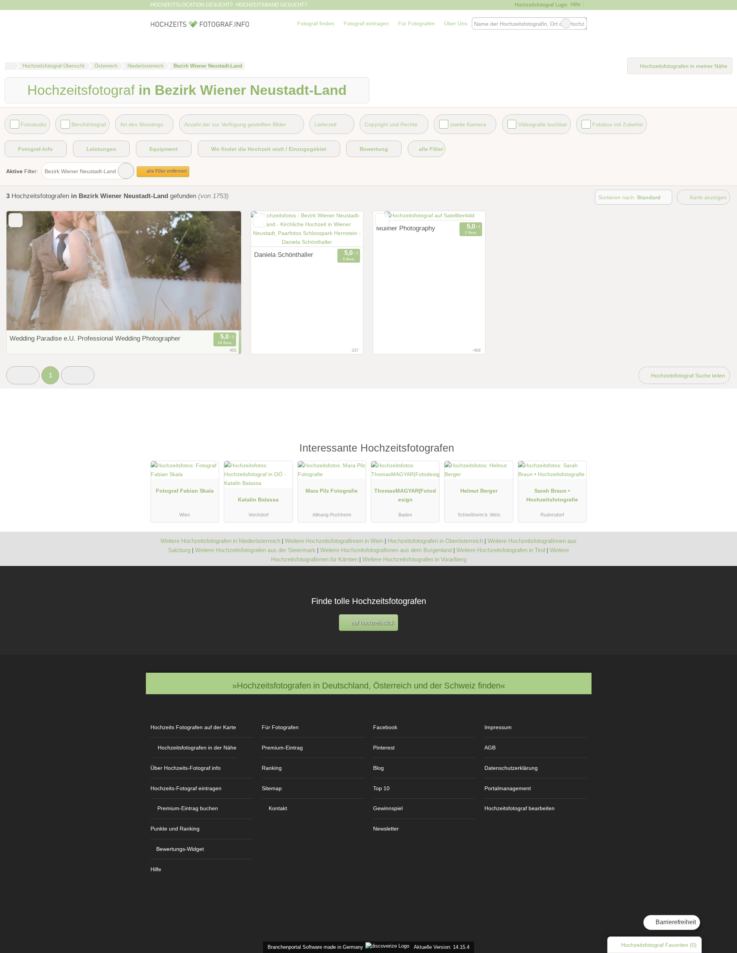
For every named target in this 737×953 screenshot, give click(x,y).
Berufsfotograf (88, 124)
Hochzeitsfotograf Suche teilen (687, 375)
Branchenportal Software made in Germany (314, 947)
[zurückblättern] (26, 271)
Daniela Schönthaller (283, 254)
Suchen (581, 23)
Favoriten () (659, 945)
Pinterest (384, 748)
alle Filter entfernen (166, 171)
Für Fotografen (416, 23)
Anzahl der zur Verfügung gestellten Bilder (235, 124)
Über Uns (455, 23)
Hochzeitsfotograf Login (540, 5)
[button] (23, 375)
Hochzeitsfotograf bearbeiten (519, 808)
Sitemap (272, 788)
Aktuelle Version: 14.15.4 (441, 947)
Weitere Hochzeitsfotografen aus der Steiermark (255, 550)
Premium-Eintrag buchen (187, 808)
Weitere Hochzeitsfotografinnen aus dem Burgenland (386, 550)
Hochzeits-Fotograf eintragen (185, 788)
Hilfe (575, 4)
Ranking (272, 768)
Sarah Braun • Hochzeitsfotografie (552, 495)
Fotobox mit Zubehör (617, 124)
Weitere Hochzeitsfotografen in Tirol (500, 550)
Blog (378, 768)
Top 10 (381, 788)
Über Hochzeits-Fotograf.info (185, 768)
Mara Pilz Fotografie (332, 491)
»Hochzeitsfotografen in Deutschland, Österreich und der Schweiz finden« (368, 685)
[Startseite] (10, 66)
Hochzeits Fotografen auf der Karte (193, 727)
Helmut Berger (478, 491)
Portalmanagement (507, 788)
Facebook (385, 727)
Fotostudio (33, 124)
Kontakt (278, 808)
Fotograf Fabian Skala (185, 491)
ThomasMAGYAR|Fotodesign (405, 495)
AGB (490, 748)
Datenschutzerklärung (511, 768)
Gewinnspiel (388, 808)
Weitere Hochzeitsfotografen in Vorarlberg (414, 559)
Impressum (498, 727)
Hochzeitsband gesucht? (271, 5)
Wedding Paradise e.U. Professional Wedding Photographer (95, 338)
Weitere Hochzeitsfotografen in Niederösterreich (220, 541)
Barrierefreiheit (675, 922)
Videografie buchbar (542, 124)
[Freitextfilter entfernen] (566, 23)
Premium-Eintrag (282, 748)
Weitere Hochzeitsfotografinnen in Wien (334, 541)
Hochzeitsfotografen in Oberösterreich (435, 541)
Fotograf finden (315, 23)
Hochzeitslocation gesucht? (191, 5)
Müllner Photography (405, 228)
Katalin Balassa (258, 499)
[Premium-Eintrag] (575, 452)
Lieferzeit (325, 124)
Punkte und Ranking (175, 829)
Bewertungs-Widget (180, 849)
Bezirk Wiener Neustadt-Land (80, 171)
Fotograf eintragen (366, 23)
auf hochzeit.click (371, 622)
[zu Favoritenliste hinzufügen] (15, 220)
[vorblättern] (222, 271)
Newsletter (386, 829)
